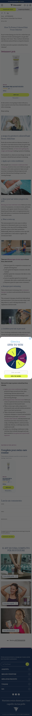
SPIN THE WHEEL (16, 376)
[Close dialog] (30, 338)
